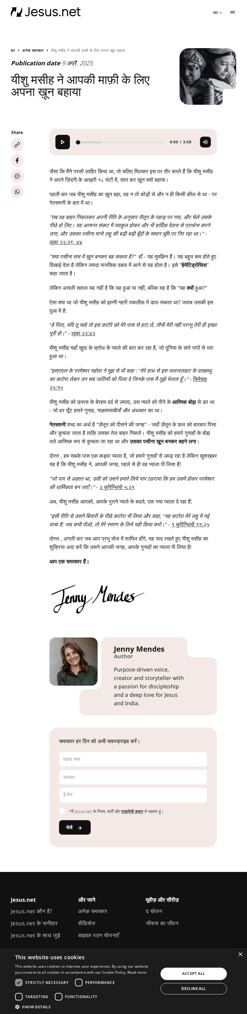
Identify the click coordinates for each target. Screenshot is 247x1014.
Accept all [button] (193, 973)
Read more (137, 972)
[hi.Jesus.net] (45, 12)
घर (13, 50)
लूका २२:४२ (83, 333)
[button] (84, 1006)
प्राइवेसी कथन (132, 811)
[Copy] (17, 144)
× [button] (240, 954)
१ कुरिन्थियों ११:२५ (190, 524)
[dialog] (123, 981)
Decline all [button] (193, 988)
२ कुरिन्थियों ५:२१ (116, 487)
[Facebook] (17, 160)
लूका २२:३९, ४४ (65, 242)
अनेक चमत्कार (33, 50)
